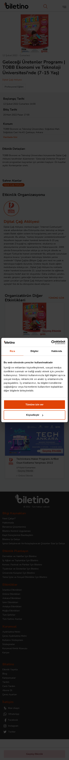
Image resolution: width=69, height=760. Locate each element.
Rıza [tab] (12, 351)
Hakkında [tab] (56, 351)
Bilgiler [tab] (34, 351)
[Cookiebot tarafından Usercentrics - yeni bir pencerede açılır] (51, 342)
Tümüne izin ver (34, 404)
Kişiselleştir (32, 415)
